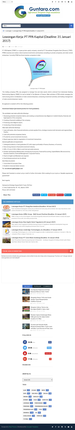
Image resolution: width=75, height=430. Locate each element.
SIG (36, 412)
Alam (24, 390)
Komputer (45, 399)
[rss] (65, 1)
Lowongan (8, 31)
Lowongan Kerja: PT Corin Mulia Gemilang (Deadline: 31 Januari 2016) (35, 237)
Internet (25, 399)
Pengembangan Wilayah (41, 406)
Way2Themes (13, 427)
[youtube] (71, 1)
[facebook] (55, 1)
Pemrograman (39, 403)
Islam (35, 399)
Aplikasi (34, 390)
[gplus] (59, 1)
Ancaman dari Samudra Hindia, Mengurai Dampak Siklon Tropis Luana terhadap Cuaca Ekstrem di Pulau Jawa (42, 326)
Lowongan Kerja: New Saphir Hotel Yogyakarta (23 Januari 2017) (33, 222)
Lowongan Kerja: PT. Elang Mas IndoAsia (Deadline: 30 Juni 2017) (34, 206)
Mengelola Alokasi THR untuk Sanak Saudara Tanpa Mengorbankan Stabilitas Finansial (41, 299)
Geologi (45, 393)
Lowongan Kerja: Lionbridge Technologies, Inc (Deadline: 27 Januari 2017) (37, 230)
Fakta (24, 393)
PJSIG (40, 409)
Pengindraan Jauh (28, 409)
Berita (43, 390)
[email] (68, 1)
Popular (37, 286)
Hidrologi (36, 396)
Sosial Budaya (27, 415)
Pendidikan (26, 406)
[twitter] (52, 1)
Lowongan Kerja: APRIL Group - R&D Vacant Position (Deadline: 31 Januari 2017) (39, 214)
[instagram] (62, 1)
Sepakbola (26, 412)
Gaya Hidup (35, 393)
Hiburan (25, 396)
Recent (27, 286)
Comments (47, 286)
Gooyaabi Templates (32, 427)
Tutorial (25, 419)
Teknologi (39, 415)
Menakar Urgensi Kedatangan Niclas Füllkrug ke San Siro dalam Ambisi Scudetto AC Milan (41, 316)
